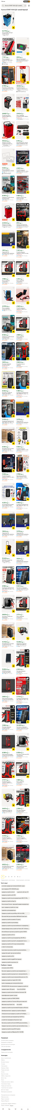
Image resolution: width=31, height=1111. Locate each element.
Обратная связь (4, 1097)
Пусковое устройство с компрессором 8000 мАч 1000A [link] (22, 588)
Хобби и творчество (5, 1075)
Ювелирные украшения (6, 1091)
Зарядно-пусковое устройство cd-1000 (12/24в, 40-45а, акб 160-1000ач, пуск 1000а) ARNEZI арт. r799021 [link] (8, 225)
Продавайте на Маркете (6, 1042)
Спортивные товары (5, 1083)
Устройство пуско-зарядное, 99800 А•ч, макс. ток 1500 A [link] (21, 308)
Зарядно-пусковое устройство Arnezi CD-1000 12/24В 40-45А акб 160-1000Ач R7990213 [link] (7, 143)
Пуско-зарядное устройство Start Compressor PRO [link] (6, 308)
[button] (29, 6)
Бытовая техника (5, 1062)
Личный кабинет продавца (7, 1040)
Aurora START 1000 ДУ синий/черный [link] (7, 33)
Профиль (28, 1109)
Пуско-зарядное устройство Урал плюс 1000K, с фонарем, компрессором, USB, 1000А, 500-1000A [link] (7, 59)
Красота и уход (4, 1074)
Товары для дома (5, 1070)
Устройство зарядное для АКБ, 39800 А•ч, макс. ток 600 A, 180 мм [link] (8, 588)
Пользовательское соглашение (8, 1095)
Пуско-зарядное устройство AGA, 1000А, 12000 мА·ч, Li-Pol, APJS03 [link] (22, 116)
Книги (2, 1079)
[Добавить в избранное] (13, 13)
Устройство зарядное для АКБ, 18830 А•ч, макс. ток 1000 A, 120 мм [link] (22, 505)
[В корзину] (13, 27)
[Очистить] (25, 5)
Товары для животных (6, 1085)
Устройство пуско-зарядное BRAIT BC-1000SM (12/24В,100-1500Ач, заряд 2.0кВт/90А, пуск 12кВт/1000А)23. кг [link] (8, 116)
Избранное (15, 1109)
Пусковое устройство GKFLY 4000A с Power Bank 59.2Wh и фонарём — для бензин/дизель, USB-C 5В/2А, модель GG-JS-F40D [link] (22, 476)
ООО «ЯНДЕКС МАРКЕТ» (10, 1103)
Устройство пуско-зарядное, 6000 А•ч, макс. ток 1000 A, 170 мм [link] (8, 476)
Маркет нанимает (5, 1099)
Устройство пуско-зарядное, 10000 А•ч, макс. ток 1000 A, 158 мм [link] (22, 253)
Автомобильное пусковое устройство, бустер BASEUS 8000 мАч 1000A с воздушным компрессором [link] (8, 449)
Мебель (3, 1060)
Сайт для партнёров (5, 1046)
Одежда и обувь (5, 1068)
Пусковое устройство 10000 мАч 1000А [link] (7, 393)
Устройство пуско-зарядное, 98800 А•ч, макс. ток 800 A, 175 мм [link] (21, 838)
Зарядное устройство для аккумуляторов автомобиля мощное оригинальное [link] (8, 198)
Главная (3, 1109)
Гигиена (3, 1064)
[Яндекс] (11, 1105)
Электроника (4, 1066)
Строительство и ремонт (6, 1087)
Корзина (22, 1109)
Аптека (2, 1072)
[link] (13, 886)
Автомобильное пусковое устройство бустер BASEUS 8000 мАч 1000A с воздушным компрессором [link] (8, 644)
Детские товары (5, 1089)
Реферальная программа (7, 1052)
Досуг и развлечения (6, 1058)
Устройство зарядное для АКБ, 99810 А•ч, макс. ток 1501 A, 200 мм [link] (22, 699)
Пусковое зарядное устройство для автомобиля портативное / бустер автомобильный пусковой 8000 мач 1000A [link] (8, 727)
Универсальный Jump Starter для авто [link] (21, 198)
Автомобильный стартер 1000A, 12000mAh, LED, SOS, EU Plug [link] (22, 143)
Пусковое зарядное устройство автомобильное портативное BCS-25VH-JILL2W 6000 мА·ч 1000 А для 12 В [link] (22, 672)
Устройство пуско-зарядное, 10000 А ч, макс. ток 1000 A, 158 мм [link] (22, 449)
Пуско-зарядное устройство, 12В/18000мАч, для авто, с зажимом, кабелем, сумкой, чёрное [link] (8, 281)
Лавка (9, 1109)
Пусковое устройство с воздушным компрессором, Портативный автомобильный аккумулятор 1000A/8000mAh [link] (7, 617)
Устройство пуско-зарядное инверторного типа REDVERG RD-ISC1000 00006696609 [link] (22, 88)
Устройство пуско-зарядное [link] (20, 364)
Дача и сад (3, 1077)
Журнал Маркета (5, 1101)
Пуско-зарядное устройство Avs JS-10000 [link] (8, 170)
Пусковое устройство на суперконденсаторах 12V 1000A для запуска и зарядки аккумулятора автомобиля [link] (8, 88)
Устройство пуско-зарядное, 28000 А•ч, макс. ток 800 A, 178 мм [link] (7, 782)
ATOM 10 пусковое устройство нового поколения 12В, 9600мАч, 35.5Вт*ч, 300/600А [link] (8, 672)
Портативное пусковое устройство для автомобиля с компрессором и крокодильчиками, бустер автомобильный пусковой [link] (22, 867)
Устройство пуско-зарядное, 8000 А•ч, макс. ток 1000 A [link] (22, 170)
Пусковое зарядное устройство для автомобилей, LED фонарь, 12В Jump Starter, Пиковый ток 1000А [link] (8, 364)
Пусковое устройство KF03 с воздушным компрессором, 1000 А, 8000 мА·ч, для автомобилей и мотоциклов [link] (22, 755)
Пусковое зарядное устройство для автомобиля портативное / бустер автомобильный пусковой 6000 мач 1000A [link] (22, 811)
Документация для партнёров (8, 1044)
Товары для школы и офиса (7, 1081)
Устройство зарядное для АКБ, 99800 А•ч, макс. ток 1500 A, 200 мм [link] (22, 393)
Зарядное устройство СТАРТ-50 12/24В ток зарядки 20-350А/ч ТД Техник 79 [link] (21, 644)
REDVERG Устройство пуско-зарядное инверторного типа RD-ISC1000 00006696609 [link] (7, 561)
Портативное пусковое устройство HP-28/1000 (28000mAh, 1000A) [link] (7, 699)
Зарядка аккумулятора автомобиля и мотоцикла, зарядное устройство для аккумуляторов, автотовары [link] (22, 225)
